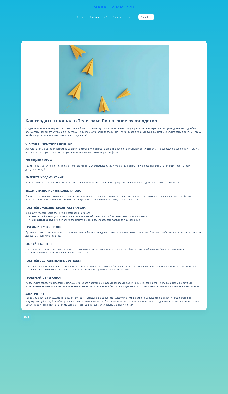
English (144, 17)
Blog (129, 17)
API (106, 17)
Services (94, 17)
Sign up (117, 17)
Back (26, 316)
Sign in (80, 17)
